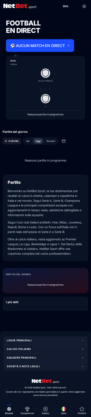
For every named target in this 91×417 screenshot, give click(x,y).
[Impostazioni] (84, 6)
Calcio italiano (19, 349)
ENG (65, 6)
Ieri (28, 141)
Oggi (38, 141)
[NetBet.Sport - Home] (45, 381)
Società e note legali (23, 366)
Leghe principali (19, 340)
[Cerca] (75, 6)
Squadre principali (21, 357)
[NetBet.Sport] (19, 6)
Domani (51, 141)
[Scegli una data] (63, 141)
